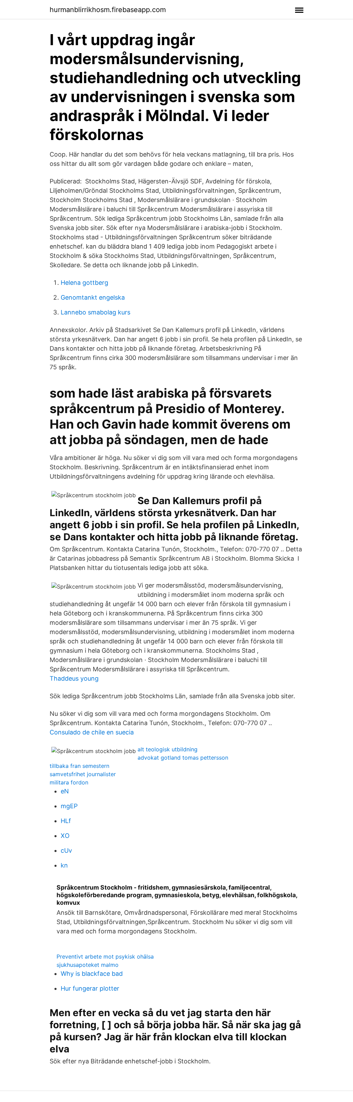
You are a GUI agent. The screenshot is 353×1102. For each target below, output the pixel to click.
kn (64, 865)
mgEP (69, 806)
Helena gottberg (84, 282)
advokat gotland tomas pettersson (183, 757)
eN (65, 791)
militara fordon (69, 782)
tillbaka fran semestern (79, 765)
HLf (66, 820)
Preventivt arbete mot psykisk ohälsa (105, 956)
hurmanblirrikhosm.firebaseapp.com (108, 9)
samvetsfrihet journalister (83, 774)
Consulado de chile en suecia (92, 732)
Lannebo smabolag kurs (95, 312)
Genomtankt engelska (93, 297)
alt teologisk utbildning (168, 749)
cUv (66, 850)
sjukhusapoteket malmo (88, 964)
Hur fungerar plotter (90, 988)
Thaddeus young (74, 678)
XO (65, 835)
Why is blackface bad (92, 973)
